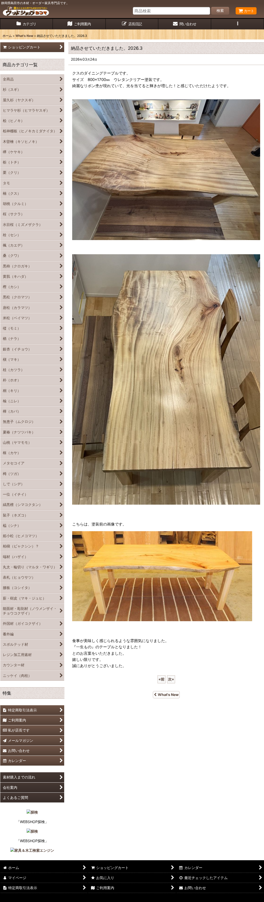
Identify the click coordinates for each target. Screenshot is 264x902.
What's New (168, 694)
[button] (237, 24)
